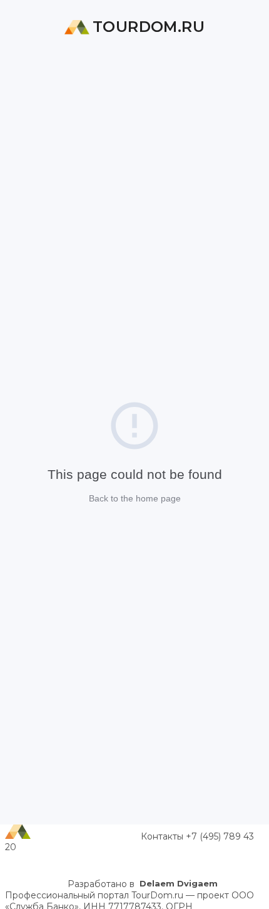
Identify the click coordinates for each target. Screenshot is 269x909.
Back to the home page (135, 498)
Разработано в (143, 884)
